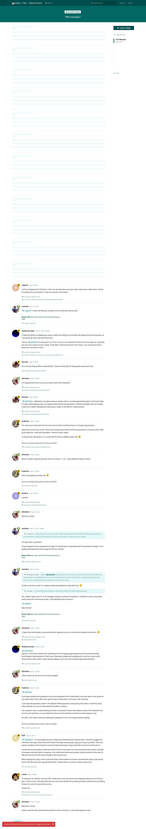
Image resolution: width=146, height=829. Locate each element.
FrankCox (30, 534)
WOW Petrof (43, 317)
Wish (32, 317)
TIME (23, 319)
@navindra (32, 342)
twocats (30, 591)
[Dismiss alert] (53, 824)
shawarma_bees (33, 575)
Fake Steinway (52, 317)
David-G (28, 604)
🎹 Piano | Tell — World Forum (27, 3)
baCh (36, 317)
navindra (28, 692)
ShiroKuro (29, 401)
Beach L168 (26, 317)
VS (59, 317)
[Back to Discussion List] (3, 3)
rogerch (28, 311)
